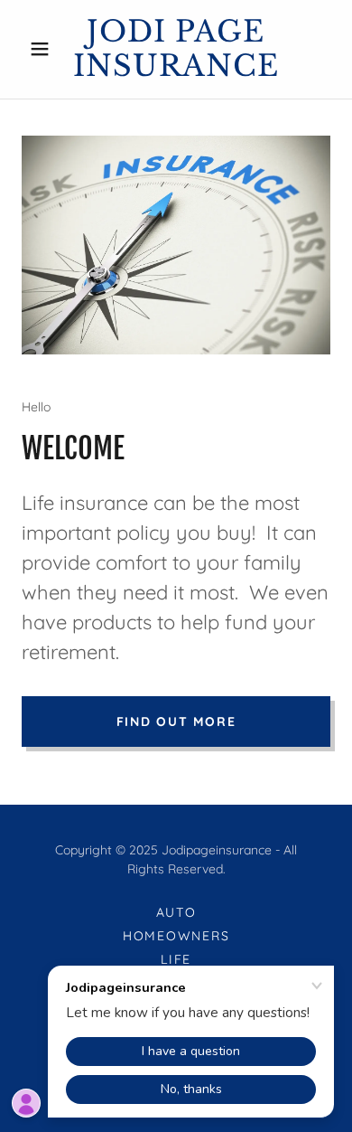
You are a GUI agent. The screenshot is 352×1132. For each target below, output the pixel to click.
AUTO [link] (176, 912)
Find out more (176, 721)
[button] (45, 49)
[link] (175, 49)
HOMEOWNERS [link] (176, 936)
